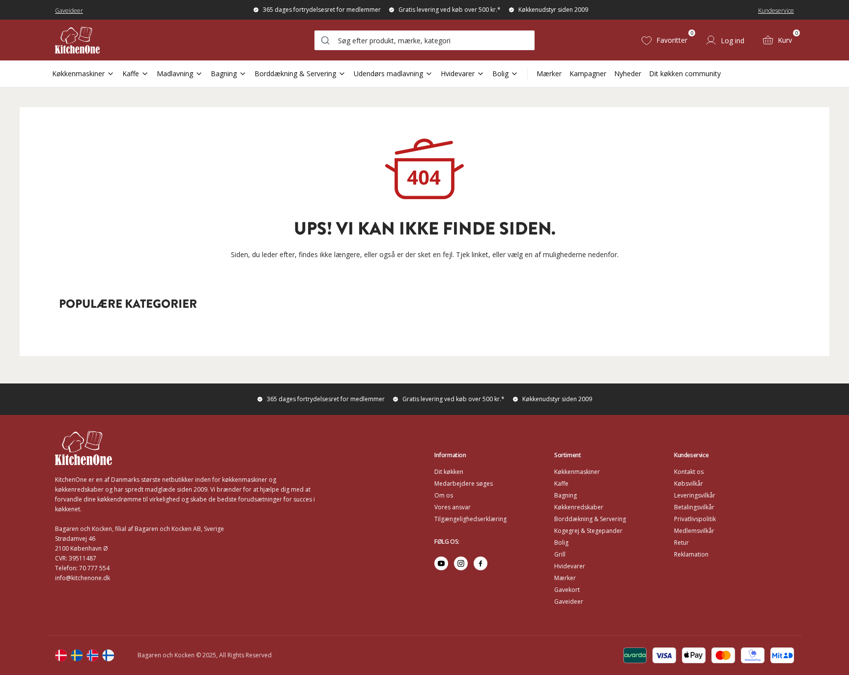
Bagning (224, 73)
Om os (443, 495)
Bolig (500, 73)
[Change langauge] (61, 655)
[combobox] (424, 40)
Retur (681, 542)
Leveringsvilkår (694, 495)
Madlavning (175, 73)
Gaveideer (69, 10)
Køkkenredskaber (578, 507)
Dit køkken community (685, 73)
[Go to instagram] (461, 563)
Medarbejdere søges (463, 483)
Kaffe (130, 73)
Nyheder (627, 73)
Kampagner (587, 73)
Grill (560, 554)
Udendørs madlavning (388, 73)
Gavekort (567, 590)
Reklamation (691, 554)
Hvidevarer (458, 73)
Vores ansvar (452, 507)
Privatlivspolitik (695, 519)
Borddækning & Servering (295, 73)
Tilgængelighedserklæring (470, 519)
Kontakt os (689, 472)
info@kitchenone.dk (82, 578)
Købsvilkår (688, 483)
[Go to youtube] (441, 563)
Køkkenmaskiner (78, 73)
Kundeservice (776, 10)
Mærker (549, 73)
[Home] (77, 40)
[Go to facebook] (480, 563)
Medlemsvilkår (694, 531)
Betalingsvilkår (694, 507)
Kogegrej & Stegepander (588, 531)
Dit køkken (448, 472)
